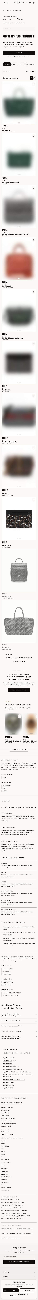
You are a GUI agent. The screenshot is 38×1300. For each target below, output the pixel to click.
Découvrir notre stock (18, 749)
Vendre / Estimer (6, 1187)
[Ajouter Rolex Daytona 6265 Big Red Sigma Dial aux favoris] (19, 716)
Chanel (3, 1143)
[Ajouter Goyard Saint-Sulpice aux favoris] (33, 500)
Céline (3, 1151)
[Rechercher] (7, 3)
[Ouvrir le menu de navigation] (4, 3)
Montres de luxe (5, 1185)
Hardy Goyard (5, 1129)
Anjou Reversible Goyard (8, 1118)
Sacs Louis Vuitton (6, 1177)
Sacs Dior (4, 1179)
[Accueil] (3, 11)
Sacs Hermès (4, 1171)
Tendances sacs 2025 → (26, 1233)
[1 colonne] (31, 78)
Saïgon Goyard (5, 1131)
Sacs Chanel (4, 1174)
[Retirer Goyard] (9, 71)
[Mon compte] (26, 3)
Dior (2, 1149)
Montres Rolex (5, 1182)
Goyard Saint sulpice (8, 1082)
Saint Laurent (5, 1159)
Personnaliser (13, 1295)
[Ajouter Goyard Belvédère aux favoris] (33, 448)
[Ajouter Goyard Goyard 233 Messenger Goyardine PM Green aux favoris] (33, 292)
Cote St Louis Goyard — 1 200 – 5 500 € (12, 1202)
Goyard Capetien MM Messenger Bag (12, 1069)
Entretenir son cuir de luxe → (24, 1228)
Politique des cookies (23, 1294)
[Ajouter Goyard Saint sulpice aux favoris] (33, 344)
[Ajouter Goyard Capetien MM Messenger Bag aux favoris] (33, 396)
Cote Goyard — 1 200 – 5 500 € (10, 1199)
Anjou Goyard (5, 1115)
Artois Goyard (5, 1113)
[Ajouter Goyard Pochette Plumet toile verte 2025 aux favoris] (33, 136)
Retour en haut (20, 661)
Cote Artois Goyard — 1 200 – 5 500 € (12, 1205)
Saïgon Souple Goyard (7, 1134)
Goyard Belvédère (7, 1063)
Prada (3, 1157)
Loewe (3, 1165)
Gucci (3, 1154)
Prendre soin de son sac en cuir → (10, 1238)
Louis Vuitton (5, 1146)
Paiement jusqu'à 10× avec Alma (13, 23)
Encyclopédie (5, 1190)
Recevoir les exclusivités (19, 1261)
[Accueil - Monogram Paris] (19, 3)
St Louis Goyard (5, 1110)
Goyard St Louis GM (8, 1088)
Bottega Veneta (5, 1162)
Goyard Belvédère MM (9, 1066)
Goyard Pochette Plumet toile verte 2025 (14, 1079)
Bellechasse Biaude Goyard (8, 1123)
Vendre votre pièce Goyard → (14, 1098)
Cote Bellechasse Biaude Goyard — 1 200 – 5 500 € (15, 1216)
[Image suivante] (30, 102)
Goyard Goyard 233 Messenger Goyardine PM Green (17, 1072)
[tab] (18, 174)
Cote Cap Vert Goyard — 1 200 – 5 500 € (12, 1218)
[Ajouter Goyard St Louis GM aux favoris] (33, 84)
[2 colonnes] (34, 78)
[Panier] (33, 3)
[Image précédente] (7, 102)
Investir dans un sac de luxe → (9, 1233)
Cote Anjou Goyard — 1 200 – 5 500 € (11, 1207)
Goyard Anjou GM (7, 1060)
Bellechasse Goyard (6, 1121)
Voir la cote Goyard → (11, 1102)
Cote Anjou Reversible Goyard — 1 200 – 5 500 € (14, 1210)
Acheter (8, 10)
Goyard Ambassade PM (9, 1058)
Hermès (3, 1141)
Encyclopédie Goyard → (8, 1228)
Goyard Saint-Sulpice (8, 1085)
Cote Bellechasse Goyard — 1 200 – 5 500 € (13, 1213)
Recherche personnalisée (19, 690)
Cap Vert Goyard (6, 1126)
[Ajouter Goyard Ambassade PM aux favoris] (33, 240)
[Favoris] (30, 3)
